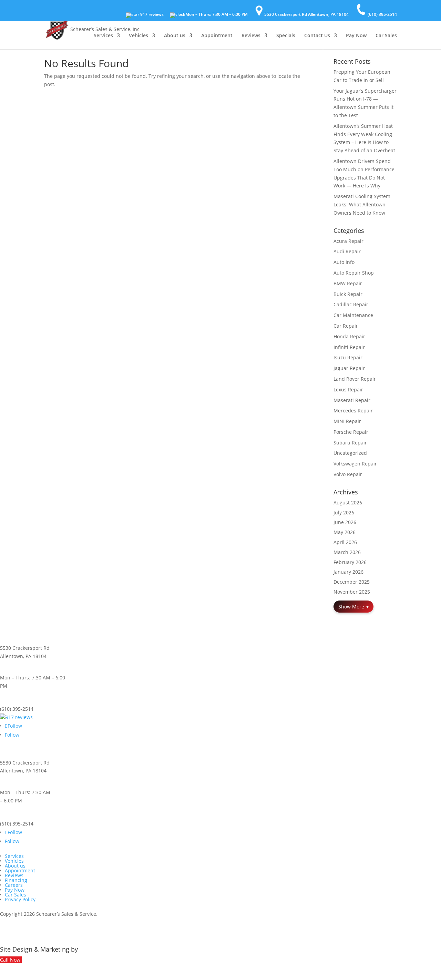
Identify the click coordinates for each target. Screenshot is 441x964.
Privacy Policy (20, 899)
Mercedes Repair (353, 410)
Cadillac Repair (351, 304)
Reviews (251, 36)
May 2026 (345, 532)
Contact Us (317, 36)
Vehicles (138, 36)
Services (103, 36)
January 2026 (348, 571)
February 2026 (350, 562)
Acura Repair (348, 241)
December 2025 (352, 581)
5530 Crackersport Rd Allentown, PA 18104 (306, 14)
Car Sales (386, 36)
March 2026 (347, 552)
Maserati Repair (352, 400)
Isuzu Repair (348, 357)
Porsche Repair (351, 432)
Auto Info (344, 262)
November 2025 (352, 591)
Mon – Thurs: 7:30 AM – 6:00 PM (216, 14)
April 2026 (345, 542)
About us (174, 36)
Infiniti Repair (349, 347)
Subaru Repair (350, 442)
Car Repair (346, 325)
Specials (285, 36)
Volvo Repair (348, 474)
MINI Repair (347, 421)
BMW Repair (348, 283)
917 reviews (151, 14)
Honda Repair (349, 336)
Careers (14, 885)
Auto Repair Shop (354, 272)
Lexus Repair (348, 389)
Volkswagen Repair (355, 463)
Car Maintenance (353, 315)
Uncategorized (350, 453)
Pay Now (356, 36)
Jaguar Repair (349, 368)
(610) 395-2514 (382, 14)
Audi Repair (347, 251)
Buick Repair (348, 294)
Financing (16, 880)
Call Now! (11, 959)
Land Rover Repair (355, 379)
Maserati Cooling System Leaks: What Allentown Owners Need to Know (362, 204)
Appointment (217, 36)
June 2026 (345, 522)
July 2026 (344, 512)
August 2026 (348, 502)
